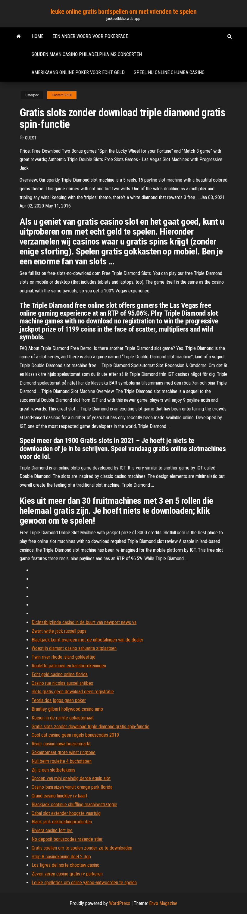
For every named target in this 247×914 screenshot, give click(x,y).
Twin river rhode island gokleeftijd (63, 657)
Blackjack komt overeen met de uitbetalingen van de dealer (87, 640)
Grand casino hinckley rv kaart (59, 796)
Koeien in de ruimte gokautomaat (63, 718)
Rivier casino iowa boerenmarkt (61, 744)
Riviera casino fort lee (52, 830)
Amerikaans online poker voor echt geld (78, 72)
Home (37, 36)
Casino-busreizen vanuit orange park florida (72, 787)
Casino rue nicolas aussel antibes (62, 683)
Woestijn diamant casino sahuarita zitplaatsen (74, 648)
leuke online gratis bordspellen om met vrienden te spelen (124, 11)
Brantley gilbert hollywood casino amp (67, 709)
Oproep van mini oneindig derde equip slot (71, 778)
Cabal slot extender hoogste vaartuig (66, 813)
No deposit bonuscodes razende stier (67, 839)
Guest (30, 138)
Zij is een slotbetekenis (53, 770)
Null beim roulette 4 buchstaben (62, 761)
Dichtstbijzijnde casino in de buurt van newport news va (84, 622)
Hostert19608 (62, 95)
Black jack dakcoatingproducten (62, 822)
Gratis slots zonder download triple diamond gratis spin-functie (90, 726)
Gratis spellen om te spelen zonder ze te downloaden (82, 848)
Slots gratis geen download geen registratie (73, 691)
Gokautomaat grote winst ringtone (63, 752)
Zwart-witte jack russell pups (59, 631)
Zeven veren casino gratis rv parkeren (67, 874)
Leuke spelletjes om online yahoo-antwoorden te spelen (84, 882)
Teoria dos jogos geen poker (59, 700)
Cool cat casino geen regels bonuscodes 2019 (75, 735)
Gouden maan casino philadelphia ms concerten (87, 54)
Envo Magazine (163, 903)
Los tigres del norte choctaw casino (65, 865)
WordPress (119, 903)
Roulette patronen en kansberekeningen (69, 666)
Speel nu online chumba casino (169, 72)
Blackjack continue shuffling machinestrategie (74, 804)
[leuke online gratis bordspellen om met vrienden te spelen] (19, 36)
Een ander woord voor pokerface (90, 36)
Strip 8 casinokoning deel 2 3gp (61, 856)
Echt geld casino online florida (60, 674)
